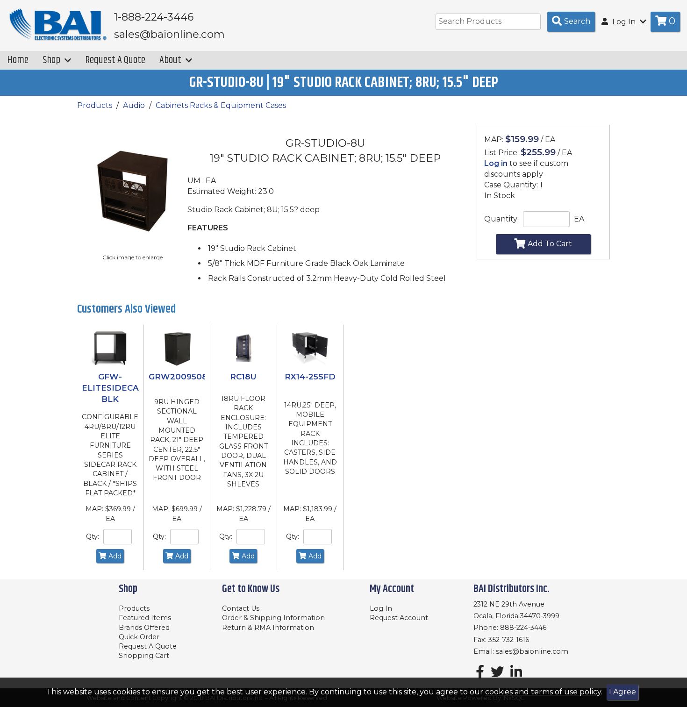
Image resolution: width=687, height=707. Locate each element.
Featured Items (145, 618)
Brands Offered (144, 627)
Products (94, 105)
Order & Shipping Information (273, 618)
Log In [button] (623, 21)
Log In (381, 608)
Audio (134, 105)
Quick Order (139, 637)
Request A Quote (115, 60)
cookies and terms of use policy (543, 691)
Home (18, 60)
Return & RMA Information (268, 627)
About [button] (171, 60)
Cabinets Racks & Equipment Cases (221, 105)
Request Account (399, 618)
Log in (496, 163)
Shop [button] (52, 60)
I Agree (622, 691)
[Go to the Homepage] (58, 25)
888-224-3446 (523, 627)
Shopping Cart (144, 655)
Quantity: (501, 218)
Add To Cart (550, 243)
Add (115, 556)
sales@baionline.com (532, 651)
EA (579, 218)
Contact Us (240, 608)
